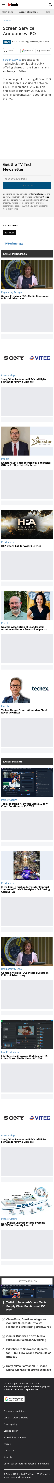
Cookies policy (11, 1430)
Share (10, 50)
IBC (48, 11)
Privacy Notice (42, 196)
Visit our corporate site (26, 1389)
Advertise (8, 1457)
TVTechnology (22, 41)
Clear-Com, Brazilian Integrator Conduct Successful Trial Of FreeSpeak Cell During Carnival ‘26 (28, 1323)
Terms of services (39, 193)
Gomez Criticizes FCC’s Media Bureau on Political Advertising (26, 1338)
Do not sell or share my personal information (26, 1463)
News (7, 41)
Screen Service (12, 59)
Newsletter (45, 50)
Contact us (9, 1450)
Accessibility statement (15, 1437)
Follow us (29, 50)
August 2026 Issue (28, 11)
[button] (3, 4)
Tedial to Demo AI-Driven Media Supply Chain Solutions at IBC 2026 (26, 1306)
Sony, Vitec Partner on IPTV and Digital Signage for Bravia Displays (28, 1367)
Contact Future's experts (16, 1417)
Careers (7, 1443)
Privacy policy (10, 1424)
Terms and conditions (15, 1411)
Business (7, 20)
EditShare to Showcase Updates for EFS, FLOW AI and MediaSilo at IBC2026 (28, 1353)
